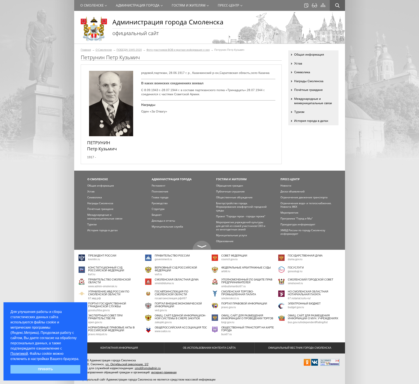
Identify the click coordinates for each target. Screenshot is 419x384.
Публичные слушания (230, 191)
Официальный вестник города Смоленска (299, 347)
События (306, 5)
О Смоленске (104, 49)
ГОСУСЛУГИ (296, 267)
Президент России (102, 255)
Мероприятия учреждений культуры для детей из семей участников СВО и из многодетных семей (240, 225)
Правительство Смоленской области (109, 281)
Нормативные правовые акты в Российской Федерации (111, 329)
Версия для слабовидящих (314, 5)
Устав (298, 63)
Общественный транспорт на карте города (247, 329)
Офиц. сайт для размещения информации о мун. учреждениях (313, 317)
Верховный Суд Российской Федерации (176, 269)
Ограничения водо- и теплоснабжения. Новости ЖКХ (305, 205)
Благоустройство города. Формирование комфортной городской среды (241, 206)
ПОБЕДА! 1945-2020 (129, 49)
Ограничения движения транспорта (304, 197)
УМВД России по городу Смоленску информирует (302, 232)
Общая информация (309, 54)
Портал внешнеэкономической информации (178, 305)
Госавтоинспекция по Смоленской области (171, 293)
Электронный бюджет (304, 303)
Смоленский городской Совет (310, 279)
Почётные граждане (308, 90)
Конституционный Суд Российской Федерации (106, 269)
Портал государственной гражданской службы (107, 305)
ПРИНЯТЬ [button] (45, 369)
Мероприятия (289, 212)
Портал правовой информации (244, 303)
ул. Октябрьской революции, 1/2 (126, 364)
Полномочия (160, 191)
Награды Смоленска (308, 81)
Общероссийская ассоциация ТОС (181, 327)
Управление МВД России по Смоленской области (108, 293)
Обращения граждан (229, 185)
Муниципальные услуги (231, 235)
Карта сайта (323, 5)
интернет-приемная (164, 372)
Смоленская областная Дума (177, 279)
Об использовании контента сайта (209, 347)
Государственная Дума (305, 255)
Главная (86, 49)
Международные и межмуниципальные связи (313, 101)
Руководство (160, 203)
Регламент (158, 185)
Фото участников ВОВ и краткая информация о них (178, 49)
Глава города (160, 197)
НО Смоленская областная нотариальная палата (308, 293)
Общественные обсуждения (234, 197)
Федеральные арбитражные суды (246, 267)
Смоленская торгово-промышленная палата (238, 293)
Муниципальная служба (167, 226)
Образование (225, 241)
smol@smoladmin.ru (148, 368)
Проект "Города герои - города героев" (240, 216)
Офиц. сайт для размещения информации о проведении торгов (247, 317)
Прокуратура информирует (297, 224)
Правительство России (172, 255)
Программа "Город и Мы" (296, 218)
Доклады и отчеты (163, 221)
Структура (158, 209)
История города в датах (311, 120)
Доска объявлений (292, 191)
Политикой (19, 353)
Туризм (299, 112)
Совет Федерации (234, 255)
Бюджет (157, 215)
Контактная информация (119, 347)
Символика (302, 72)
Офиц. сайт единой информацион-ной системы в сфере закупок (180, 317)
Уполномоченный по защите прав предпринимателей (246, 281)
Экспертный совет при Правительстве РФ (105, 317)
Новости (285, 185)
